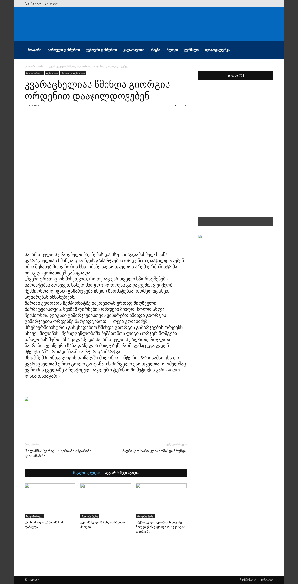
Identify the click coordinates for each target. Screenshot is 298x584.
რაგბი (155, 50)
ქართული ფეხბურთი (64, 50)
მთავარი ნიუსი (34, 66)
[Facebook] (239, 3)
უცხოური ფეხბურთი (101, 50)
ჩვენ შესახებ (33, 3)
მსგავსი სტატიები (86, 473)
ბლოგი (172, 50)
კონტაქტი (51, 3)
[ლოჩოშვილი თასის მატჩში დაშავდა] (50, 500)
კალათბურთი (133, 50)
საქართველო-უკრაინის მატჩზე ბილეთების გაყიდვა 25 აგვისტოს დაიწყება (160, 527)
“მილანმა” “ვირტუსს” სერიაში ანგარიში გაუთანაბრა (58, 453)
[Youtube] (269, 3)
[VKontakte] (262, 3)
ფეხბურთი (52, 73)
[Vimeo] (254, 3)
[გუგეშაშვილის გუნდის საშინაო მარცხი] (105, 500)
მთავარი (34, 50)
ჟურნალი (191, 50)
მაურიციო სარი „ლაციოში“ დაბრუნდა (154, 451)
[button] (267, 50)
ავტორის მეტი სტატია (122, 473)
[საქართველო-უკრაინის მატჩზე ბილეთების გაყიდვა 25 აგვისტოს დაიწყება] (161, 500)
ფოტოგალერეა (217, 50)
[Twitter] (246, 3)
